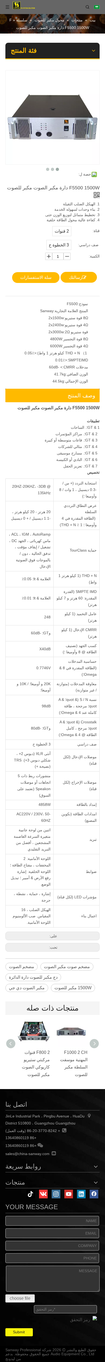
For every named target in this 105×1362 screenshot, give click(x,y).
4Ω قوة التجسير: (75, 346)
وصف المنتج (81, 395)
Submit (19, 1332)
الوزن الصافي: (77, 374)
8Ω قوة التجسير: (75, 339)
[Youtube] (68, 1194)
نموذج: (83, 304)
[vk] (43, 1194)
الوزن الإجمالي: (76, 381)
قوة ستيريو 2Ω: (76, 332)
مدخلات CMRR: (75, 367)
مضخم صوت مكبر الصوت (67, 966)
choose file (20, 1298)
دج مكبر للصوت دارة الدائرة (33, 977)
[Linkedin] (81, 1194)
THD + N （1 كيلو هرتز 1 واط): (62, 353)
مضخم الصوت (21, 966)
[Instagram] (56, 1194)
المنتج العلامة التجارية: (71, 311)
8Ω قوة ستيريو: (76, 318)
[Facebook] (94, 1194)
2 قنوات (62, 231)
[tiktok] (30, 1194)
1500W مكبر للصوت (73, 987)
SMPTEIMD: (77, 360)
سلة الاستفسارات (35, 277)
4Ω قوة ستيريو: (76, 325)
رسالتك (75, 277)
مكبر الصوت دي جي (27, 987)
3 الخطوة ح (59, 245)
